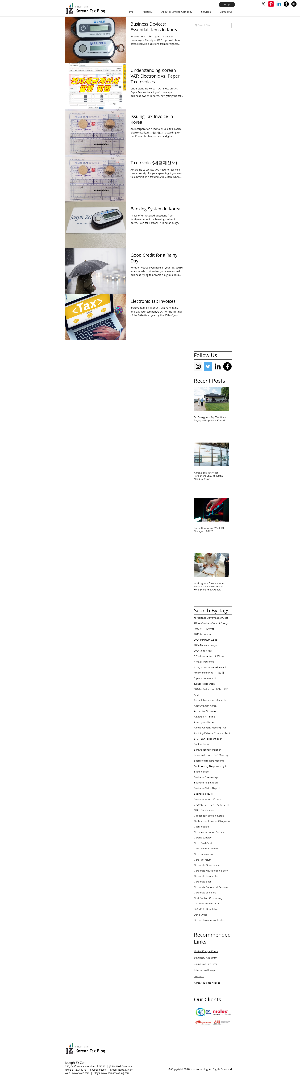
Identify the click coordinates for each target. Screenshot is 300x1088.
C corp (217, 799)
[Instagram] (294, 4)
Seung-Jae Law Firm (205, 963)
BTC (196, 738)
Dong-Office (200, 914)
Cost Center (200, 898)
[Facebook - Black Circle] (227, 366)
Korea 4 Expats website (207, 982)
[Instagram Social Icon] (198, 366)
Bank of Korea (202, 744)
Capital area (207, 810)
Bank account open (211, 738)
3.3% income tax (203, 656)
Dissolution (212, 909)
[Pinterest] (271, 4)
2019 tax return (202, 634)
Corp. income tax (203, 854)
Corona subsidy (202, 837)
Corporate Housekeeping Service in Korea (212, 870)
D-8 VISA (199, 909)
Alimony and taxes (204, 722)
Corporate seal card (205, 892)
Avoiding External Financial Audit (212, 733)
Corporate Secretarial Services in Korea (212, 887)
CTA (219, 804)
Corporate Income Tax (206, 876)
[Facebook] (286, 4)
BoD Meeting (221, 755)
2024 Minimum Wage (205, 639)
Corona (220, 832)
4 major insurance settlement (210, 667)
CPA (213, 804)
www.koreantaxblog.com (115, 1073)
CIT (207, 804)
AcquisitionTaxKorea (205, 711)
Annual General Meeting (207, 727)
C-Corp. (198, 804)
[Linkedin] (278, 4)
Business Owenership (206, 777)
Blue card (199, 755)
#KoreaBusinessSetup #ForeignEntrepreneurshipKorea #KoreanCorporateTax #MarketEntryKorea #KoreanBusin (212, 623)
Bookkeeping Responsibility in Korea (212, 766)
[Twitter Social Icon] (208, 366)
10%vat (210, 628)
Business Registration (206, 782)
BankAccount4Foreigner (207, 749)
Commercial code (204, 832)
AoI (225, 727)
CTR (226, 804)
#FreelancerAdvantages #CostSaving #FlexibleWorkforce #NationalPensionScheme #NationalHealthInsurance (212, 617)
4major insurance (203, 672)
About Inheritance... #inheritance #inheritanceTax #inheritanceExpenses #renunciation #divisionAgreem (212, 700)
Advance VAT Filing (204, 716)
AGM (218, 689)
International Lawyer (205, 970)
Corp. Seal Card (203, 843)
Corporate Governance (207, 865)
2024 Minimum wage (205, 645)
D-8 (217, 903)
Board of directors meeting (209, 760)
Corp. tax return (202, 859)
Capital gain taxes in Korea (209, 815)
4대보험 (219, 672)
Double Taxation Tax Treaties (209, 920)
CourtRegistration (203, 903)
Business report (202, 799)
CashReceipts (201, 826)
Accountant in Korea (205, 705)
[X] (263, 4)
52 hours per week (204, 683)
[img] (204, 1012)
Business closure (203, 793)
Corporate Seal (202, 881)
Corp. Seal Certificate (206, 848)
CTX (196, 810)
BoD (209, 755)
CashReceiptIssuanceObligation (212, 821)
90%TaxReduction (204, 689)
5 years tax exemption (206, 678)
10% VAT (198, 628)
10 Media (199, 976)
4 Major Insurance (204, 661)
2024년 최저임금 (203, 650)
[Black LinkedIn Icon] (217, 366)
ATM (196, 694)
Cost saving (215, 898)
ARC (225, 689)
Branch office (201, 771)
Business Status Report (207, 788)
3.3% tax (219, 656)
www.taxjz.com (80, 1073)
